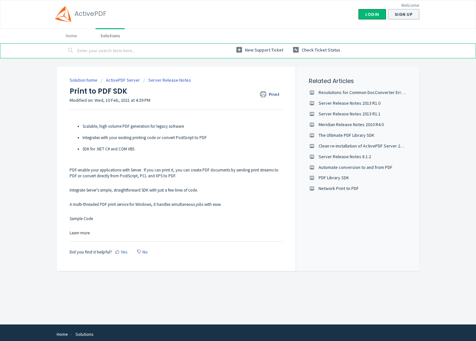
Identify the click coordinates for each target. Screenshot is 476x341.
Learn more (80, 233)
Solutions (110, 36)
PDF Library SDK (334, 178)
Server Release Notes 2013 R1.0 (349, 103)
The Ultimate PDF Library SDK (346, 135)
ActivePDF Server (123, 80)
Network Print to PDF (339, 188)
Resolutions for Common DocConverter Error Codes (369, 92)
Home (71, 36)
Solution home (84, 80)
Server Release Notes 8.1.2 (345, 156)
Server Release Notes (169, 80)
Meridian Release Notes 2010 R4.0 (351, 124)
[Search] (70, 50)
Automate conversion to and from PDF (355, 167)
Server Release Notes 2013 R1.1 (349, 114)
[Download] (226, 85)
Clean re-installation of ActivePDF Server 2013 (363, 146)
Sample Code (81, 218)
